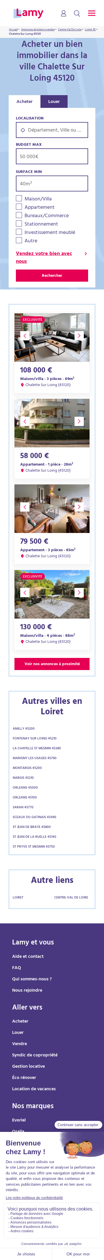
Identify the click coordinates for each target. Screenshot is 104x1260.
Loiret (18, 898)
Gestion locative (28, 1066)
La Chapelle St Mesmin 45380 (37, 749)
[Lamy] (28, 13)
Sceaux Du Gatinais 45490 (34, 817)
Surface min (29, 172)
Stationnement (41, 225)
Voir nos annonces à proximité (52, 664)
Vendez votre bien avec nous (44, 258)
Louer (54, 102)
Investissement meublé (50, 233)
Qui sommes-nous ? (32, 979)
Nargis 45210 (23, 778)
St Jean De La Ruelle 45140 (34, 837)
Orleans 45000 (25, 788)
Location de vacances (34, 1089)
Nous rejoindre (27, 990)
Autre (31, 242)
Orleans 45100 (25, 798)
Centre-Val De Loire (71, 898)
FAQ (16, 968)
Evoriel (19, 1120)
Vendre (19, 1044)
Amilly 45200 (24, 729)
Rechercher (52, 276)
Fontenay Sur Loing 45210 (35, 739)
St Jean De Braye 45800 (32, 827)
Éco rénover (24, 1078)
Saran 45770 (23, 808)
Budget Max (29, 145)
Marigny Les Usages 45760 (35, 758)
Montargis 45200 (27, 768)
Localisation (30, 119)
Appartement (40, 208)
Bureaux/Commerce (47, 216)
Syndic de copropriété (34, 1055)
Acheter (24, 102)
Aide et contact (28, 957)
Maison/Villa (38, 200)
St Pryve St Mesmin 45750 (34, 847)
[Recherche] (77, 14)
